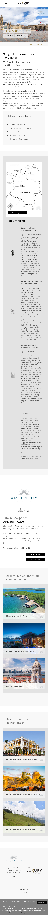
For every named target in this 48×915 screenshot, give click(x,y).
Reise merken (35, 554)
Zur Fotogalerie (17, 213)
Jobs (24, 898)
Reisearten (24, 892)
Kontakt (24, 895)
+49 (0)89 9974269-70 (24, 511)
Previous (3, 24)
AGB (13, 876)
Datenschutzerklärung (17, 913)
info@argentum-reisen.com (27, 509)
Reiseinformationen (35, 44)
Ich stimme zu (42, 903)
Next (44, 24)
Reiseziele (24, 889)
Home (24, 887)
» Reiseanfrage (35, 559)
